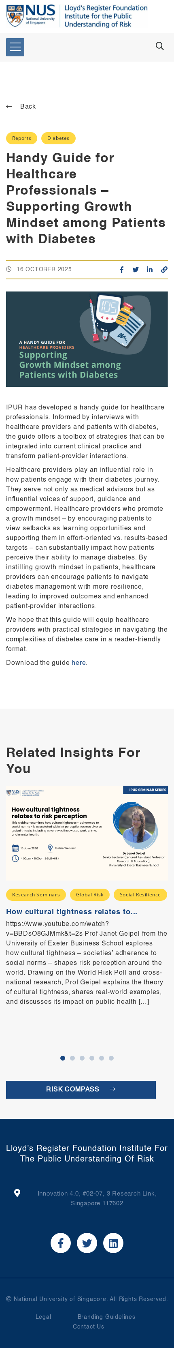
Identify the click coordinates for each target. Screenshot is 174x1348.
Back (28, 107)
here (79, 663)
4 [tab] (91, 1058)
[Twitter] (87, 1243)
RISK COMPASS (73, 1090)
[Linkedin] (113, 1243)
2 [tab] (72, 1058)
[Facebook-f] (61, 1243)
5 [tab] (101, 1058)
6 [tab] (111, 1058)
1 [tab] (62, 1058)
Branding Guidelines (107, 1317)
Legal (43, 1317)
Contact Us (88, 1327)
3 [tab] (82, 1058)
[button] (15, 47)
